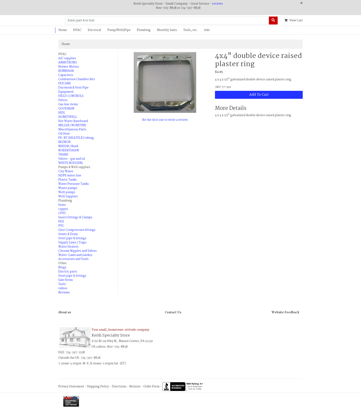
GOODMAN (66, 109)
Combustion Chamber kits (76, 79)
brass (62, 205)
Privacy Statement (71, 386)
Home (62, 30)
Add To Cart (259, 95)
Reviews (64, 292)
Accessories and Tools (73, 259)
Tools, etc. (190, 30)
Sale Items (65, 280)
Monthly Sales (167, 30)
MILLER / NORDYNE (72, 125)
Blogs (62, 267)
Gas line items (68, 104)
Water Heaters (68, 247)
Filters (62, 100)
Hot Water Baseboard (73, 121)
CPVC (62, 213)
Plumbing (144, 30)
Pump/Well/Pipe (119, 30)
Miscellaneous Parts (72, 129)
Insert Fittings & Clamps (75, 217)
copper (63, 209)
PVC (61, 226)
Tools (62, 284)
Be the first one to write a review (165, 120)
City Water (65, 171)
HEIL (61, 113)
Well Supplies (68, 196)
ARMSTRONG (67, 62)
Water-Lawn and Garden (75, 255)
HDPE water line (69, 176)
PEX (61, 222)
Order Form (151, 386)
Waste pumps (67, 188)
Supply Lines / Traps (72, 242)
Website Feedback (285, 312)
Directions (119, 386)
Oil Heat (64, 134)
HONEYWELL (67, 117)
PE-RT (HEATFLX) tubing (76, 138)
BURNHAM (66, 71)
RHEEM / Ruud (68, 146)
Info (207, 30)
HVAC (77, 30)
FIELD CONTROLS (71, 96)
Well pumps (66, 192)
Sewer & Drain (68, 234)
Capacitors (65, 75)
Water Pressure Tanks (73, 184)
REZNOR (64, 142)
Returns (134, 386)
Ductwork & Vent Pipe (73, 88)
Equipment (66, 92)
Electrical (94, 30)
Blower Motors (68, 67)
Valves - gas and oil (71, 159)
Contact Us (173, 312)
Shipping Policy (98, 386)
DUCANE (64, 83)
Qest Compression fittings (76, 230)
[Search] (273, 20)
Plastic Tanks (67, 180)
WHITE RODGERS (70, 163)
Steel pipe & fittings (72, 238)
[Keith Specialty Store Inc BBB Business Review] (183, 386)
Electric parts (67, 272)
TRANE (63, 155)
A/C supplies (67, 58)
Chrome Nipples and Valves (77, 251)
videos (62, 288)
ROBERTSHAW (68, 150)
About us (64, 312)
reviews (217, 3)
